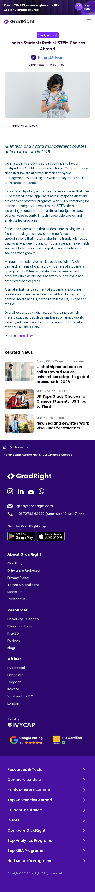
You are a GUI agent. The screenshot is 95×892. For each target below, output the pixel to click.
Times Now (25, 335)
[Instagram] (10, 490)
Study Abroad (47, 35)
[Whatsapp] (42, 490)
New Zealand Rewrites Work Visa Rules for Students (62, 426)
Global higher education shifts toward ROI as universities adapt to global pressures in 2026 (62, 374)
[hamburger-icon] (89, 21)
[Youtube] (31, 490)
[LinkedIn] (21, 490)
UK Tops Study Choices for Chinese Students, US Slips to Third (61, 401)
